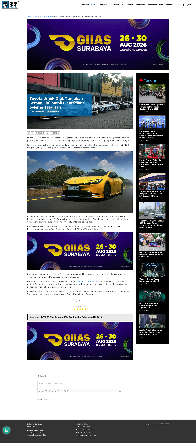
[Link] (65, 391)
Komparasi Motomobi (84, 438)
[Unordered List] (55, 391)
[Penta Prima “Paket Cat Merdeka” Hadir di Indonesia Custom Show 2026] (152, 151)
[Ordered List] (52, 391)
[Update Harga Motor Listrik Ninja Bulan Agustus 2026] (152, 294)
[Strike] (49, 391)
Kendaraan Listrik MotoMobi (86, 435)
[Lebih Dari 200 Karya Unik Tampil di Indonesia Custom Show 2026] (152, 93)
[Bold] (39, 391)
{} (68, 391)
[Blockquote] (58, 391)
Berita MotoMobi (82, 424)
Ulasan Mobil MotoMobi (84, 429)
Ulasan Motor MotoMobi (84, 432)
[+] (71, 391)
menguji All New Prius (87, 281)
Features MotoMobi (83, 427)
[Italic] (42, 391)
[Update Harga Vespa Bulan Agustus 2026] (152, 270)
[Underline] (46, 391)
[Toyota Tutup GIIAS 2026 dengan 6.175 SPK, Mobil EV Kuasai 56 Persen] (152, 181)
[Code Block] (62, 391)
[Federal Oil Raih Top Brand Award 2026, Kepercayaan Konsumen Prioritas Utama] (152, 122)
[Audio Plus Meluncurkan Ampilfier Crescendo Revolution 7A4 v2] (152, 321)
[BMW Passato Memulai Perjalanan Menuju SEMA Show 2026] (152, 242)
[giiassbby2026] (98, 44)
